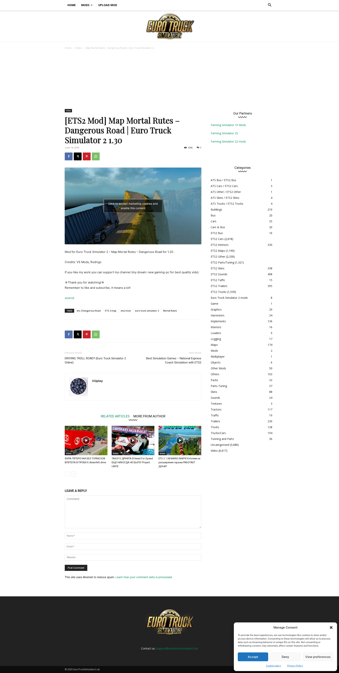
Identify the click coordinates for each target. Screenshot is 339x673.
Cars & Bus (218, 227)
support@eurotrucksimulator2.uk (177, 648)
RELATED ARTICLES (115, 416)
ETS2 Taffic (218, 280)
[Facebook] (69, 156)
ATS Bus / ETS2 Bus (223, 180)
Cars (213, 221)
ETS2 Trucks (218, 292)
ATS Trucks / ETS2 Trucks (227, 203)
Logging (216, 339)
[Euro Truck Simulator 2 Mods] (169, 26)
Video (78, 48)
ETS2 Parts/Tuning (222, 262)
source (69, 298)
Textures (216, 403)
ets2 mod (126, 310)
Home (71, 5)
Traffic (215, 415)
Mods (85, 5)
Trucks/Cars (218, 433)
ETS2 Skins (217, 268)
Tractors (216, 409)
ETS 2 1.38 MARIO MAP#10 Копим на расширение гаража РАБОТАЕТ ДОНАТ (179, 462)
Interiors (216, 327)
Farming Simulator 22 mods (228, 141)
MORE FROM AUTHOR (149, 416)
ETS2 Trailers (219, 286)
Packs (214, 380)
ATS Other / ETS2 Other (226, 192)
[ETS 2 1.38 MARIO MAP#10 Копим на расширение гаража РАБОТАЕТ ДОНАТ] (180, 440)
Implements (218, 321)
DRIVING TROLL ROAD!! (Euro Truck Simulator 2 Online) (95, 360)
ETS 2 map (110, 310)
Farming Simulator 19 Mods (228, 125)
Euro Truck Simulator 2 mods (229, 298)
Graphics (216, 309)
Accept (253, 657)
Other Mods (218, 368)
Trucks (215, 427)
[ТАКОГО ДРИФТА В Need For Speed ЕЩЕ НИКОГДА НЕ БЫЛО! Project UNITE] (133, 440)
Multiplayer (218, 356)
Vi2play (97, 381)
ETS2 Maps (218, 250)
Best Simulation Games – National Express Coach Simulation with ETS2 (173, 360)
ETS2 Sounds (219, 274)
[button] (331, 627)
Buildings (216, 209)
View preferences (318, 657)
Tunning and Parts (222, 439)
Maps (214, 345)
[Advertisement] (169, 79)
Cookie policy (273, 665)
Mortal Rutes (170, 310)
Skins (214, 392)
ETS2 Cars (217, 239)
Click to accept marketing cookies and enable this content (133, 206)
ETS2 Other (218, 256)
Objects (216, 362)
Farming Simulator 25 (224, 133)
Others (215, 374)
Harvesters (217, 315)
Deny (285, 657)
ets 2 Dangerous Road (89, 310)
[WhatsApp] (96, 156)
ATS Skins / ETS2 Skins (225, 198)
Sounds (215, 398)
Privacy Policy (295, 665)
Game (214, 303)
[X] (78, 156)
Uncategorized (220, 445)
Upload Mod (107, 5)
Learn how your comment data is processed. (144, 577)
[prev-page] (67, 474)
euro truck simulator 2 (147, 310)
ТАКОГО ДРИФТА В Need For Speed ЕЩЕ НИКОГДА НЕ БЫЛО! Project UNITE (132, 462)
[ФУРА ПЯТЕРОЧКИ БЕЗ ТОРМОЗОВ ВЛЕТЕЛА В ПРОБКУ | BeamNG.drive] (86, 440)
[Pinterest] (87, 156)
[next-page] (73, 474)
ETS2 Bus (217, 233)
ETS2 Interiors (220, 245)
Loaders (216, 333)
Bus (213, 215)
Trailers (215, 421)
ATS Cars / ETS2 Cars (224, 186)
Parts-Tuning (219, 386)
